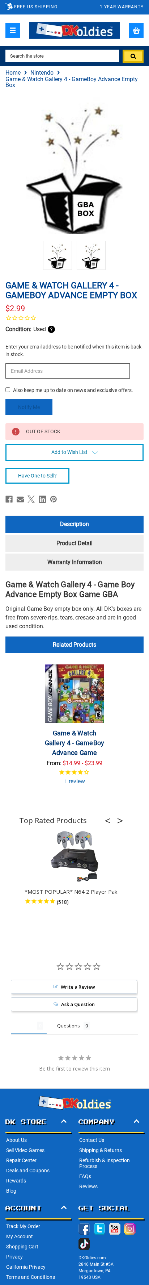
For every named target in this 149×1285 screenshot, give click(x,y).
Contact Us (91, 1140)
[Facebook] (9, 499)
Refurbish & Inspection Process (104, 1163)
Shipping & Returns (100, 1150)
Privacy (14, 1257)
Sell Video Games (25, 1150)
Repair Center (21, 1160)
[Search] (133, 56)
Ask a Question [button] (78, 1004)
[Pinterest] (53, 499)
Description (74, 524)
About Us (16, 1140)
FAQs (85, 1176)
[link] (74, 317)
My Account (19, 1236)
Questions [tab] (68, 1025)
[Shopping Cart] (136, 30)
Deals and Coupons (28, 1170)
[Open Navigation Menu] (12, 30)
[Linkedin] (42, 499)
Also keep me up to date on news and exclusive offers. (73, 390)
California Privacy (26, 1267)
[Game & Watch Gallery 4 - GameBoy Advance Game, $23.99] (74, 693)
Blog (11, 1191)
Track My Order (23, 1226)
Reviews (88, 1186)
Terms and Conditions (30, 1277)
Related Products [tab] (74, 644)
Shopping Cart (22, 1246)
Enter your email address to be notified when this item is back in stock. (73, 350)
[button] (110, 820)
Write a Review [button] (78, 987)
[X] (31, 499)
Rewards (16, 1181)
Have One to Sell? (37, 476)
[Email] (20, 499)
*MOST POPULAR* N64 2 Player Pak (71, 891)
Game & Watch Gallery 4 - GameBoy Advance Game (75, 742)
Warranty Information (74, 562)
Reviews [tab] (23, 1025)
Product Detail (74, 543)
